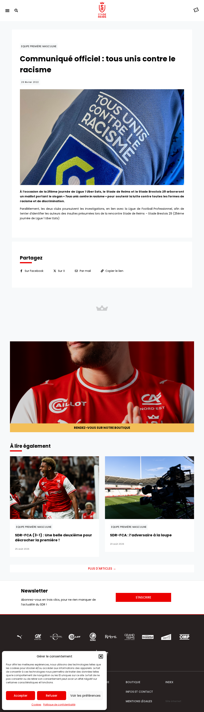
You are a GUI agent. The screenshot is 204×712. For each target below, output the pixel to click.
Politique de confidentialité (59, 704)
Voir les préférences (85, 695)
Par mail (85, 271)
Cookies (36, 704)
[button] (101, 656)
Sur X (61, 271)
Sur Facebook (34, 271)
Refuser (51, 695)
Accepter (20, 695)
